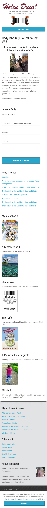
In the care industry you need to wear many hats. (20, 187)
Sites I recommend (9, 457)
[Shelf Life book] (20, 26)
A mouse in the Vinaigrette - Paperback (17, 429)
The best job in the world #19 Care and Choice (19, 191)
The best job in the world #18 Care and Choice (19, 202)
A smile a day (7, 447)
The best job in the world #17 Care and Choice (19, 206)
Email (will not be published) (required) (16, 123)
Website (5, 132)
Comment (5, 141)
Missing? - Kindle (8, 433)
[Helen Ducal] (20, 14)
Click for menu (24, 29)
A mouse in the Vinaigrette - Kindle (15, 426)
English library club (9, 454)
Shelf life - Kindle (8, 419)
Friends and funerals (10, 198)
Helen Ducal (12, 489)
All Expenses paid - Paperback (13, 416)
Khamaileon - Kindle (9, 423)
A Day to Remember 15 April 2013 (15, 194)
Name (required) (8, 114)
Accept (24, 503)
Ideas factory (7, 450)
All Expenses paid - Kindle (12, 413)
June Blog (6, 177)
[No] (44, 499)
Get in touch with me (9, 444)
